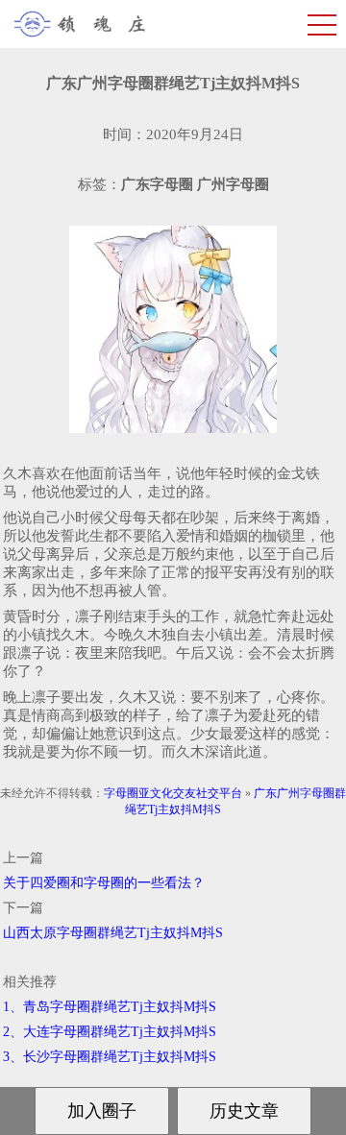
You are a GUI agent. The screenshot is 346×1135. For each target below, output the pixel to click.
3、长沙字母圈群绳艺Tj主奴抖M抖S (109, 1057)
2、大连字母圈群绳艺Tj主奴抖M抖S (109, 1032)
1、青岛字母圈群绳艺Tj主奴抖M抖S (109, 1007)
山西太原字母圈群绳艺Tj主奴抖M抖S (113, 933)
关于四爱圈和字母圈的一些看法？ (104, 883)
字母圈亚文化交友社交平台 (173, 793)
